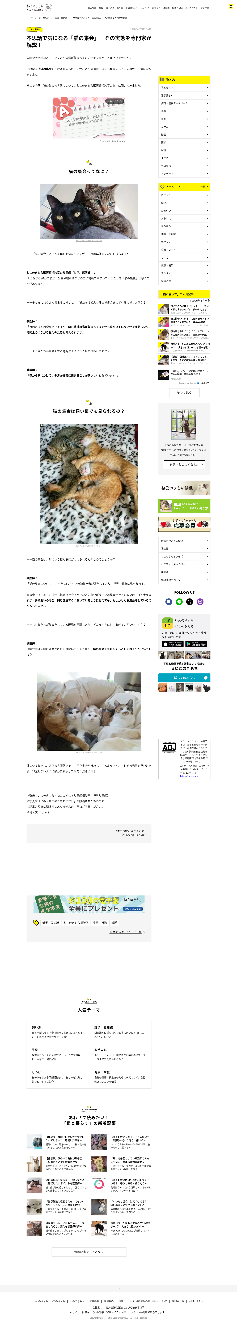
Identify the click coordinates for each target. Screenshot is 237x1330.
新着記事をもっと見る (89, 1252)
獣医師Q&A (177, 8)
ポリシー (123, 1301)
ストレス (166, 218)
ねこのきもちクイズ (172, 556)
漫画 (163, 119)
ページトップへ (118, 1288)
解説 (114, 922)
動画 (163, 134)
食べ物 (120, 8)
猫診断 (164, 572)
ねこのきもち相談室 (76, 922)
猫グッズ (166, 241)
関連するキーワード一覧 (125, 932)
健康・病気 (167, 265)
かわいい (166, 210)
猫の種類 (166, 165)
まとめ (164, 158)
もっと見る (184, 392)
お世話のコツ (132, 8)
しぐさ (164, 257)
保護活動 (166, 281)
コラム (164, 126)
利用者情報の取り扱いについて (150, 1301)
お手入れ (166, 195)
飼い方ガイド (191, 8)
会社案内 (97, 1307)
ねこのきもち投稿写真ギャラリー (89, 240)
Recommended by (187, 383)
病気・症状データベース (174, 103)
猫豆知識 (92, 8)
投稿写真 (156, 8)
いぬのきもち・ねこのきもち (49, 1301)
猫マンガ (110, 8)
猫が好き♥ (166, 95)
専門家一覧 (178, 1301)
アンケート (167, 173)
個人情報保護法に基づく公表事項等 (125, 1307)
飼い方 (164, 202)
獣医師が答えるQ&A (172, 540)
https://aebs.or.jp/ (189, 776)
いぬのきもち (77, 1301)
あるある (166, 226)
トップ (30, 18)
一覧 (202, 186)
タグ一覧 (205, 8)
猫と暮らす (44, 18)
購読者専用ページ (171, 579)
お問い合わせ (196, 1301)
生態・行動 (100, 922)
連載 (101, 8)
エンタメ (145, 8)
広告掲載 (94, 1301)
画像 (163, 142)
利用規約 (109, 1301)
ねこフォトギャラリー (173, 564)
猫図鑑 (166, 8)
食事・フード (168, 249)
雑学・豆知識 (61, 18)
